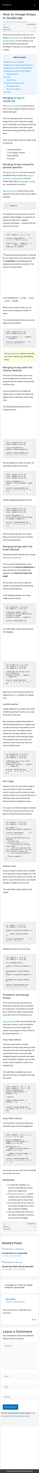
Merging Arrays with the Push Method (17, 71)
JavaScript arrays (9, 1021)
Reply (34, 1319)
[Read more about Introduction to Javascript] (12, 1249)
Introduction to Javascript (14, 1253)
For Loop (7, 77)
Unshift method (11, 74)
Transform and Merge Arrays (14, 83)
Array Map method (13, 86)
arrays (10, 38)
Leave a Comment (7, 1269)
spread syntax (11, 191)
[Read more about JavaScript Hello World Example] (12, 1262)
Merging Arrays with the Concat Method (18, 68)
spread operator (9, 41)
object (26, 181)
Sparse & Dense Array (7, 28)
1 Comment (5, 21)
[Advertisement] (19, 284)
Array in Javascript (13, 106)
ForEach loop (11, 80)
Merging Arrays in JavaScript (14, 62)
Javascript (19, 38)
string (32, 181)
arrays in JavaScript (13, 557)
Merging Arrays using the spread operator (18, 65)
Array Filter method (13, 89)
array (21, 181)
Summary (7, 92)
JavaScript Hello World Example (17, 1266)
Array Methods (31, 24)
